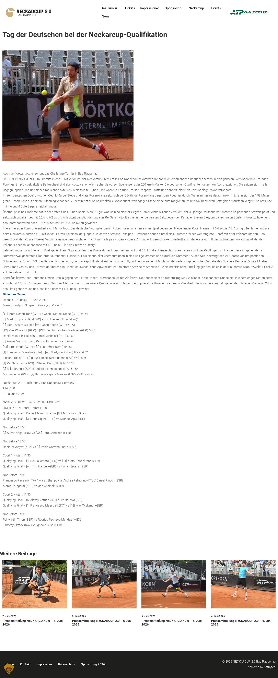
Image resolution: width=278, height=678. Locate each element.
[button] (9, 669)
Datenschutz (66, 664)
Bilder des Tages (14, 294)
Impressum (44, 664)
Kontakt (25, 664)
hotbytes (270, 667)
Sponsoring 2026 (93, 664)
